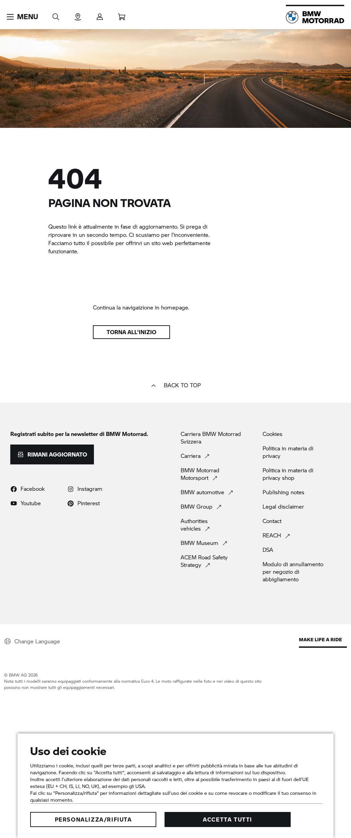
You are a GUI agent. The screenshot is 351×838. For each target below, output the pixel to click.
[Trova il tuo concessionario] (78, 14)
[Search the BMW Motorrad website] (56, 14)
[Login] (100, 14)
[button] (22, 17)
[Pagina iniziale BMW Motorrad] (315, 17)
